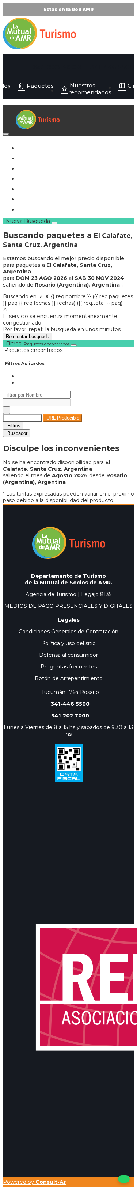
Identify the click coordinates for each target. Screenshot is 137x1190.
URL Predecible (62, 418)
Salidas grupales (46, 197)
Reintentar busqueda (27, 336)
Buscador (17, 433)
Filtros (13, 425)
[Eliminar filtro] (6, 410)
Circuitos (35, 187)
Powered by (34, 1182)
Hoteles (34, 156)
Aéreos (33, 146)
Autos (31, 207)
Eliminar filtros (23, 418)
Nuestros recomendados (86, 89)
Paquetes (35, 85)
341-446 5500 (111, 67)
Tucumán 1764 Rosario (68, 692)
